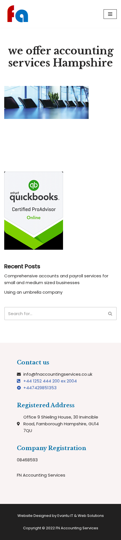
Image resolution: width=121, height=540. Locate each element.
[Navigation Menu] (110, 14)
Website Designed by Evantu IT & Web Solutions (60, 515)
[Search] (110, 313)
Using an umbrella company (33, 292)
